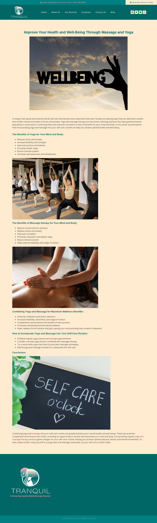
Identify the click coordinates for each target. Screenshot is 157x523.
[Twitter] (136, 12)
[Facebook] (132, 12)
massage (53, 338)
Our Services (71, 12)
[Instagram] (144, 12)
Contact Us (101, 12)
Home (44, 12)
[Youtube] (140, 12)
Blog (113, 12)
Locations (86, 12)
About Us (56, 12)
